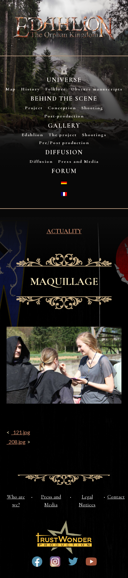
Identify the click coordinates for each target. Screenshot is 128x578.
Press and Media (78, 161)
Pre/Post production (64, 142)
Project (34, 108)
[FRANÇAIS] (64, 194)
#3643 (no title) (37, 561)
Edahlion (32, 135)
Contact (116, 496)
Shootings (94, 135)
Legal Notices (87, 500)
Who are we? (16, 500)
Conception (62, 108)
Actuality (64, 231)
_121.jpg (20, 432)
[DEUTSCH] (64, 182)
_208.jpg (16, 442)
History (30, 89)
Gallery (64, 126)
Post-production (64, 116)
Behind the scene (64, 99)
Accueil (64, 69)
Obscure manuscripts (97, 89)
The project (63, 135)
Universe (64, 80)
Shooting (92, 108)
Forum (64, 171)
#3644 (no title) (73, 561)
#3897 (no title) (55, 561)
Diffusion (64, 152)
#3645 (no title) (91, 561)
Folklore (55, 89)
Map (11, 89)
